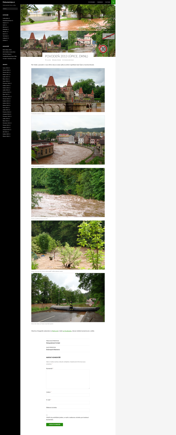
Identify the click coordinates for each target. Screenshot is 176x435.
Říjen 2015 (5, 94)
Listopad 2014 (6, 114)
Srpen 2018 (5, 67)
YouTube (107, 2)
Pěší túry (5, 27)
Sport (4, 33)
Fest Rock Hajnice (7, 54)
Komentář (50, 368)
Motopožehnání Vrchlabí (53, 342)
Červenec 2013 (6, 123)
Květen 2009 (6, 134)
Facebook (100, 2)
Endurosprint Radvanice (53, 348)
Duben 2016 (6, 87)
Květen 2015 (6, 101)
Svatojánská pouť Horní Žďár (10, 56)
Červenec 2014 (6, 116)
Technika (5, 36)
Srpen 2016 (5, 81)
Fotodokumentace (68, 60)
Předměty (5, 29)
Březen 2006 (6, 136)
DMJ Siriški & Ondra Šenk (9, 52)
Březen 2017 (6, 74)
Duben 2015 (6, 103)
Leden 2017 (6, 76)
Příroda (4, 31)
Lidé (4, 25)
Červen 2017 (6, 72)
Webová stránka (51, 407)
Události (5, 38)
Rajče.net (55, 331)
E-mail (48, 400)
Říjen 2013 (5, 120)
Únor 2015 (5, 107)
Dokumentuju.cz (9, 2)
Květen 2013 (6, 127)
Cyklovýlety (5, 18)
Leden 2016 (6, 90)
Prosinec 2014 (6, 112)
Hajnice (4, 22)
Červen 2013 (6, 125)
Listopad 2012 (6, 129)
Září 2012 (5, 131)
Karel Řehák (57, 60)
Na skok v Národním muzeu (9, 58)
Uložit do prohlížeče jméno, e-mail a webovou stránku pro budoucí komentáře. (67, 418)
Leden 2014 (6, 118)
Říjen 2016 (5, 79)
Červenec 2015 (6, 96)
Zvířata (4, 40)
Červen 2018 (6, 70)
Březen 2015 (6, 105)
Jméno (48, 392)
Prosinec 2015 (6, 92)
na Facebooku (67, 331)
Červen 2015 (6, 98)
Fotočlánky (91, 2)
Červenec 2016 (6, 83)
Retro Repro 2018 (7, 49)
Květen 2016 (6, 85)
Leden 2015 (6, 109)
